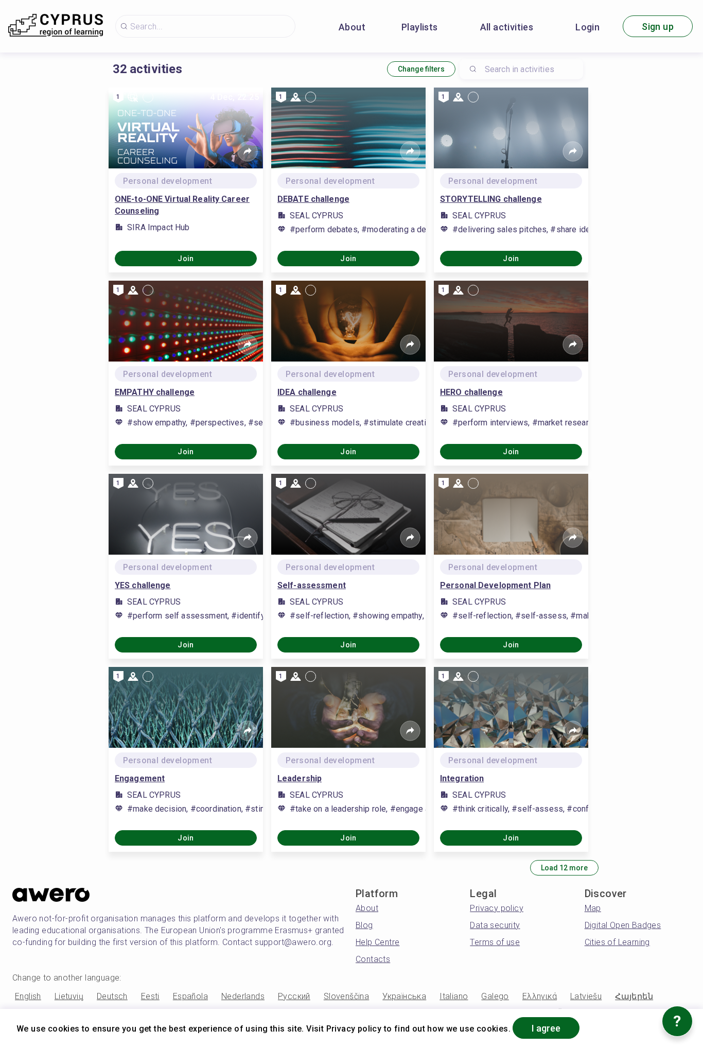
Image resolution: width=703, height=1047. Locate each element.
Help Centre (377, 942)
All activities (507, 27)
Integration (462, 778)
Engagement (140, 778)
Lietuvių (69, 996)
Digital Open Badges (623, 925)
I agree (546, 1028)
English (28, 996)
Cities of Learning (617, 942)
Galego (494, 996)
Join (186, 258)
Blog (364, 925)
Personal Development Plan (495, 585)
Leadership (299, 778)
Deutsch (112, 996)
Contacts (373, 959)
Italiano (454, 996)
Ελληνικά (539, 996)
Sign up (658, 26)
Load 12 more (564, 868)
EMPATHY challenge (155, 392)
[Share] (247, 151)
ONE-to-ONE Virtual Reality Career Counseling (182, 205)
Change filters (421, 69)
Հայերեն (634, 996)
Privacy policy (496, 908)
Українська (404, 996)
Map (593, 908)
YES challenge (143, 585)
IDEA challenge (307, 392)
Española (190, 996)
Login (587, 27)
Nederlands (243, 996)
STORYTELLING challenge (491, 199)
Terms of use (495, 942)
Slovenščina (346, 996)
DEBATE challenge (313, 199)
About (352, 27)
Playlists (419, 27)
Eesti (150, 996)
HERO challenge (471, 392)
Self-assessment (311, 585)
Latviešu (586, 996)
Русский (294, 996)
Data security (495, 925)
